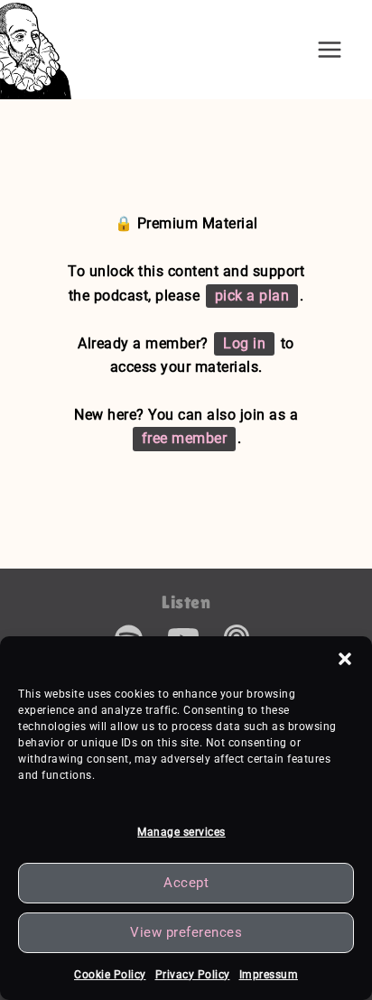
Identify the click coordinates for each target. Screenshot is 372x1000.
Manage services (181, 832)
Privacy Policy (192, 974)
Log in (244, 343)
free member (185, 438)
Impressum (269, 974)
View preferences (186, 932)
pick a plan (252, 295)
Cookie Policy (110, 974)
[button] (345, 659)
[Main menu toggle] (329, 49)
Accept (186, 883)
